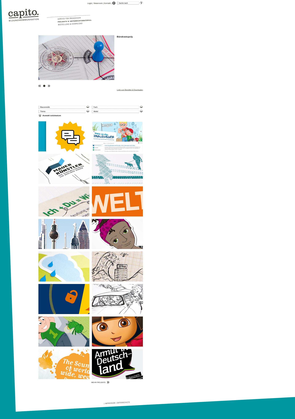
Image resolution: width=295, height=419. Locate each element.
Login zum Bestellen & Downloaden (130, 90)
